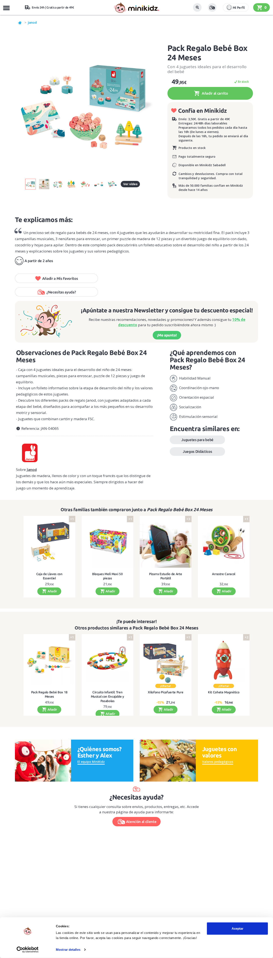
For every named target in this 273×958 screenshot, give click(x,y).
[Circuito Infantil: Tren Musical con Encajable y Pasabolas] (108, 660)
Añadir (52, 591)
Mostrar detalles (68, 949)
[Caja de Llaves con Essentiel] (49, 542)
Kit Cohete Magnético (223, 692)
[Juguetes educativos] (136, 7)
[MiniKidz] (20, 22)
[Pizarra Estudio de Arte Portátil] (166, 542)
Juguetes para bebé (197, 440)
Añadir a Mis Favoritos (60, 278)
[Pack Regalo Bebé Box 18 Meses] (49, 660)
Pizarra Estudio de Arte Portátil (165, 576)
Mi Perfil (239, 7)
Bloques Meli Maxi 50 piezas (107, 576)
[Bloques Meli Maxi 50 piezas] (108, 542)
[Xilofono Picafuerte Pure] (166, 660)
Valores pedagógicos (217, 762)
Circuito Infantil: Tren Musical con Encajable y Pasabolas (107, 696)
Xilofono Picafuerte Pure (165, 692)
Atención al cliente (141, 821)
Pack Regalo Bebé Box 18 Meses (49, 694)
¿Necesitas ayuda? (61, 292)
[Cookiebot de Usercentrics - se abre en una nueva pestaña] (27, 949)
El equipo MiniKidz (91, 762)
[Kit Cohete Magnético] (224, 660)
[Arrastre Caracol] (224, 542)
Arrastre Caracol (223, 574)
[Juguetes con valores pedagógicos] (168, 760)
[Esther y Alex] (43, 760)
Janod (32, 22)
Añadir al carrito (214, 93)
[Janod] (84, 451)
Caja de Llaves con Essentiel (49, 576)
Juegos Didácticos (197, 451)
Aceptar (237, 928)
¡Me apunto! (167, 335)
